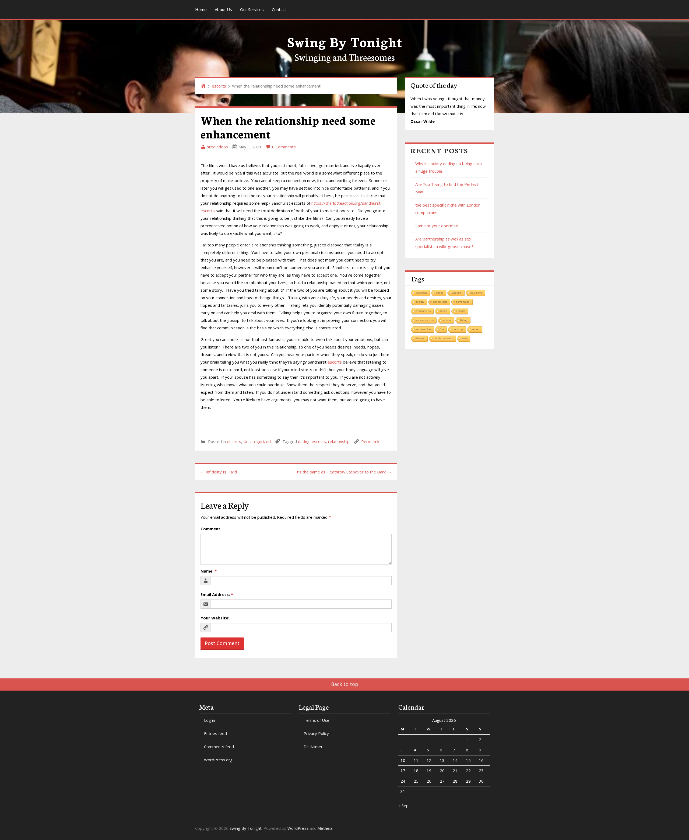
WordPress (298, 828)
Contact (279, 9)
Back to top (344, 684)
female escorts (425, 320)
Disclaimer (313, 746)
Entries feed (215, 733)
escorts (219, 86)
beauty (420, 301)
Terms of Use (316, 720)
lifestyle (420, 338)
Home (201, 9)
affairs (439, 292)
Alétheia (325, 828)
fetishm (446, 320)
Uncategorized (257, 441)
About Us (223, 9)
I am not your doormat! (436, 225)
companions (423, 310)
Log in (209, 720)
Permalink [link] (370, 441)
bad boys (476, 292)
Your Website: (215, 618)
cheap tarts (440, 301)
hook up (458, 329)
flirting (463, 320)
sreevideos (217, 146)
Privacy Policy (316, 733)
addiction (421, 292)
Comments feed (219, 746)
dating (304, 441)
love (464, 338)
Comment (210, 528)
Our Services (252, 9)
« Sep (403, 805)
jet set (475, 329)
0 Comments (283, 146)
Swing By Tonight (344, 41)
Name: (209, 571)
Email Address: (217, 594)
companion (463, 301)
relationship (339, 441)
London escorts (443, 338)
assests (457, 292)
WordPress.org (218, 759)
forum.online (423, 329)
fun (442, 329)
